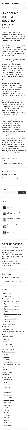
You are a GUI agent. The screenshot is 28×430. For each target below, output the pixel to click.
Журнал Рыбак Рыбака (11, 319)
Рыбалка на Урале (10, 4)
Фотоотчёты (6, 374)
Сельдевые (7, 415)
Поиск (4, 189)
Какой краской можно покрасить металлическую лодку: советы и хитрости (12, 256)
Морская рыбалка (7, 329)
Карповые (7, 390)
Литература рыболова (9, 299)
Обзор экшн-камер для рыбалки (14, 205)
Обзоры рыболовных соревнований (13, 331)
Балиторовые (8, 379)
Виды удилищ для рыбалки (13, 224)
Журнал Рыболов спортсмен (12, 306)
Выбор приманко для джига (13, 163)
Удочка (6, 354)
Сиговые (6, 417)
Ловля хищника (7, 326)
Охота (4, 334)
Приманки (5, 342)
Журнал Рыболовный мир (12, 304)
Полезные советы (7, 336)
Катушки (6, 359)
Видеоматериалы (7, 296)
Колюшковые (8, 395)
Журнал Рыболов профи (11, 309)
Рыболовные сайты (8, 349)
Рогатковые (7, 412)
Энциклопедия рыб (8, 377)
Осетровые (7, 410)
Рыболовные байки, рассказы (11, 347)
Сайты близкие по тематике (11, 364)
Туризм (4, 369)
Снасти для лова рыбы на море (14, 161)
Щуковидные (8, 422)
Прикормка (5, 339)
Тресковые (7, 420)
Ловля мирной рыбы (8, 324)
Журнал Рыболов (9, 311)
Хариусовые (7, 425)
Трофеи (4, 367)
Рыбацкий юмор (7, 344)
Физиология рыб (7, 372)
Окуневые (7, 407)
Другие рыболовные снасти (12, 362)
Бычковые (7, 382)
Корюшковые (8, 397)
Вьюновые (7, 385)
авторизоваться (15, 180)
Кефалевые (7, 392)
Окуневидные (8, 405)
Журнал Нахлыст (9, 321)
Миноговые (7, 402)
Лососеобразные (9, 400)
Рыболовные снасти (10, 158)
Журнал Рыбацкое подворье (12, 314)
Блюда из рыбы (7, 293)
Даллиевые (7, 387)
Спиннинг (6, 357)
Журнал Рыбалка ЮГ (10, 316)
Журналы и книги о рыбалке (12, 301)
